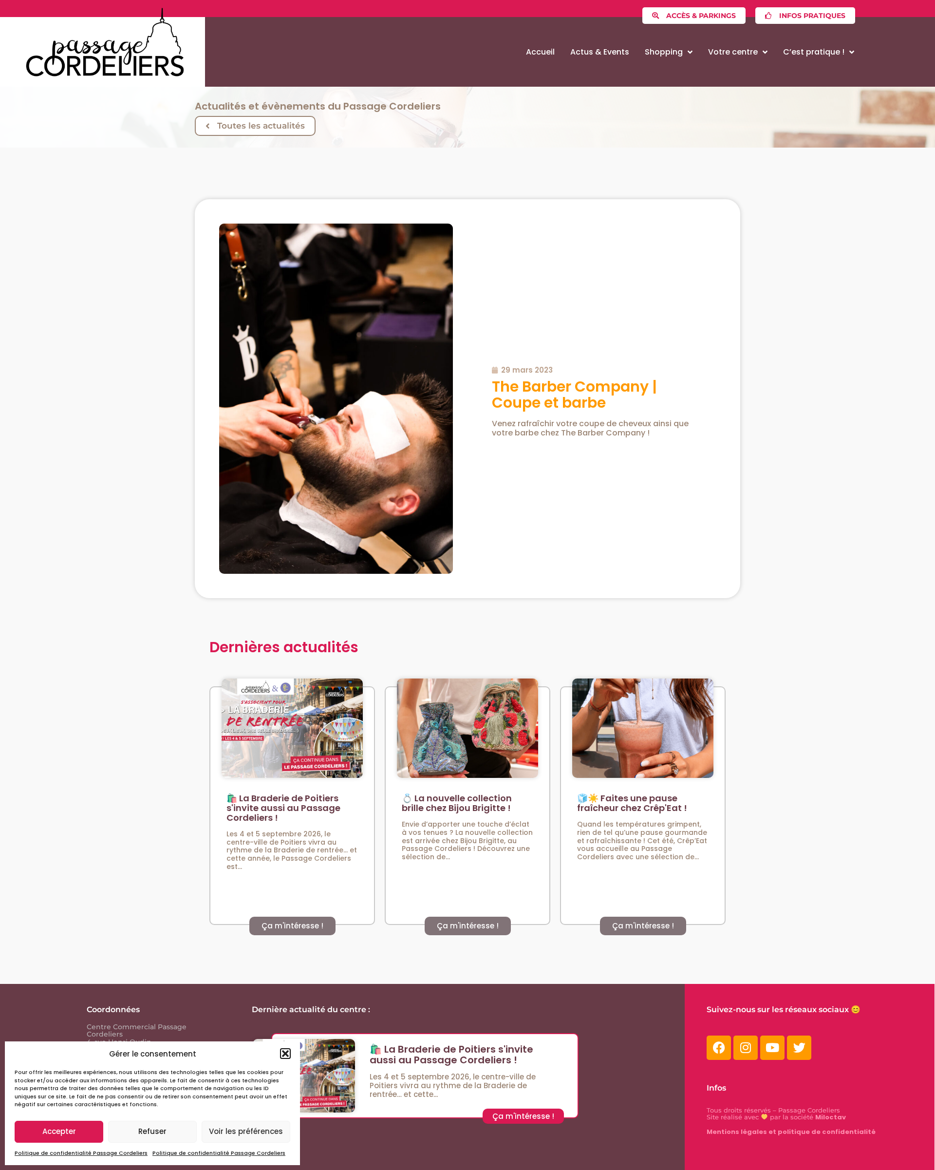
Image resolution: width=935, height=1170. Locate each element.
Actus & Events (599, 51)
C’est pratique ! (813, 51)
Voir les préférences (246, 1131)
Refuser (152, 1131)
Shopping (664, 51)
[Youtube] (772, 1048)
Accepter (59, 1131)
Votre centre (733, 51)
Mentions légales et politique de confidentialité (791, 1131)
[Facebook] (719, 1048)
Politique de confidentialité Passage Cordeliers (81, 1153)
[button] (285, 1053)
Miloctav (830, 1117)
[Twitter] (799, 1048)
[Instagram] (745, 1048)
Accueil (540, 51)
